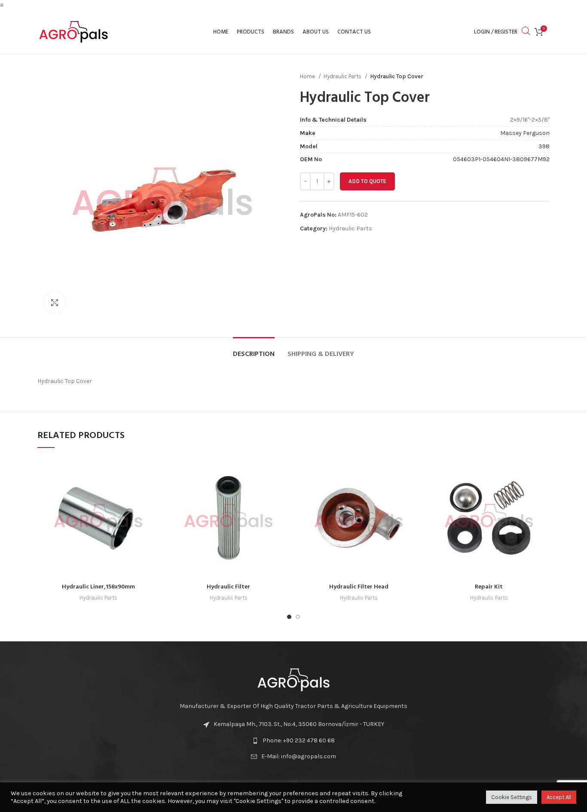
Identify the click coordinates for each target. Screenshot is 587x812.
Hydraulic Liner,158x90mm (98, 587)
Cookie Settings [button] (511, 797)
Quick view (152, 471)
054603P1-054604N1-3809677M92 (501, 159)
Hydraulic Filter (228, 587)
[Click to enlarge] (54, 302)
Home (308, 76)
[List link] (293, 740)
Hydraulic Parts (343, 76)
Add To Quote (367, 181)
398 (544, 146)
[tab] (254, 350)
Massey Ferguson (525, 133)
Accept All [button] (559, 797)
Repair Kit (489, 587)
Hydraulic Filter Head (358, 587)
